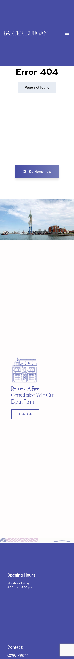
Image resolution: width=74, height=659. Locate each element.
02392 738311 (18, 655)
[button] (67, 32)
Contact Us (25, 414)
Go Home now (39, 171)
